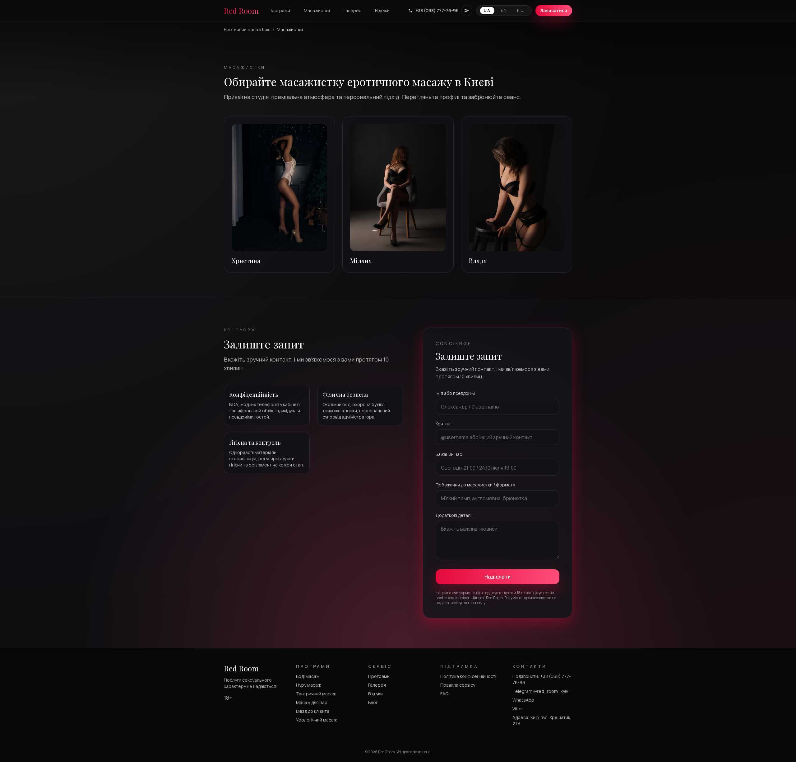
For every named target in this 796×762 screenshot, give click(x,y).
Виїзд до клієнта (312, 711)
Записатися (553, 10)
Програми (279, 10)
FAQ (444, 694)
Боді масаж (307, 676)
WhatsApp (523, 700)
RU (520, 10)
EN (504, 10)
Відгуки (382, 10)
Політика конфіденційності (468, 676)
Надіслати (497, 576)
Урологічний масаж (316, 720)
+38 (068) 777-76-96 (437, 10)
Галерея (352, 10)
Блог (373, 702)
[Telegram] (466, 10)
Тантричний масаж (316, 694)
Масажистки (317, 10)
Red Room (241, 11)
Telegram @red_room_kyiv (540, 691)
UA (487, 10)
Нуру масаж (308, 685)
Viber (517, 709)
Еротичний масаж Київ (247, 29)
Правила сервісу (457, 685)
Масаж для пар (311, 702)
